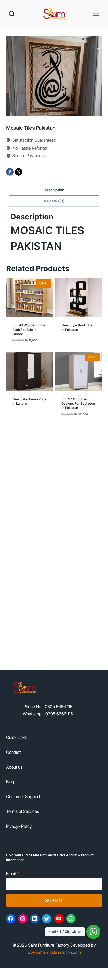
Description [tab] (54, 190)
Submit (54, 900)
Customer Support (23, 796)
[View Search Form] (11, 13)
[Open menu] (96, 14)
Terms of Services (22, 811)
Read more (72, 344)
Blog (10, 781)
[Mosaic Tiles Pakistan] (54, 76)
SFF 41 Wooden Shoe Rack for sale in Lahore (28, 329)
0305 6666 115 (58, 706)
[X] (18, 172)
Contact (13, 752)
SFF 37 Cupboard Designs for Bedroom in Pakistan (78, 403)
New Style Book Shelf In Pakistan (78, 327)
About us (14, 767)
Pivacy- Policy (19, 826)
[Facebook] (10, 172)
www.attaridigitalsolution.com (54, 952)
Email (12, 873)
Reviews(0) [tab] (54, 201)
